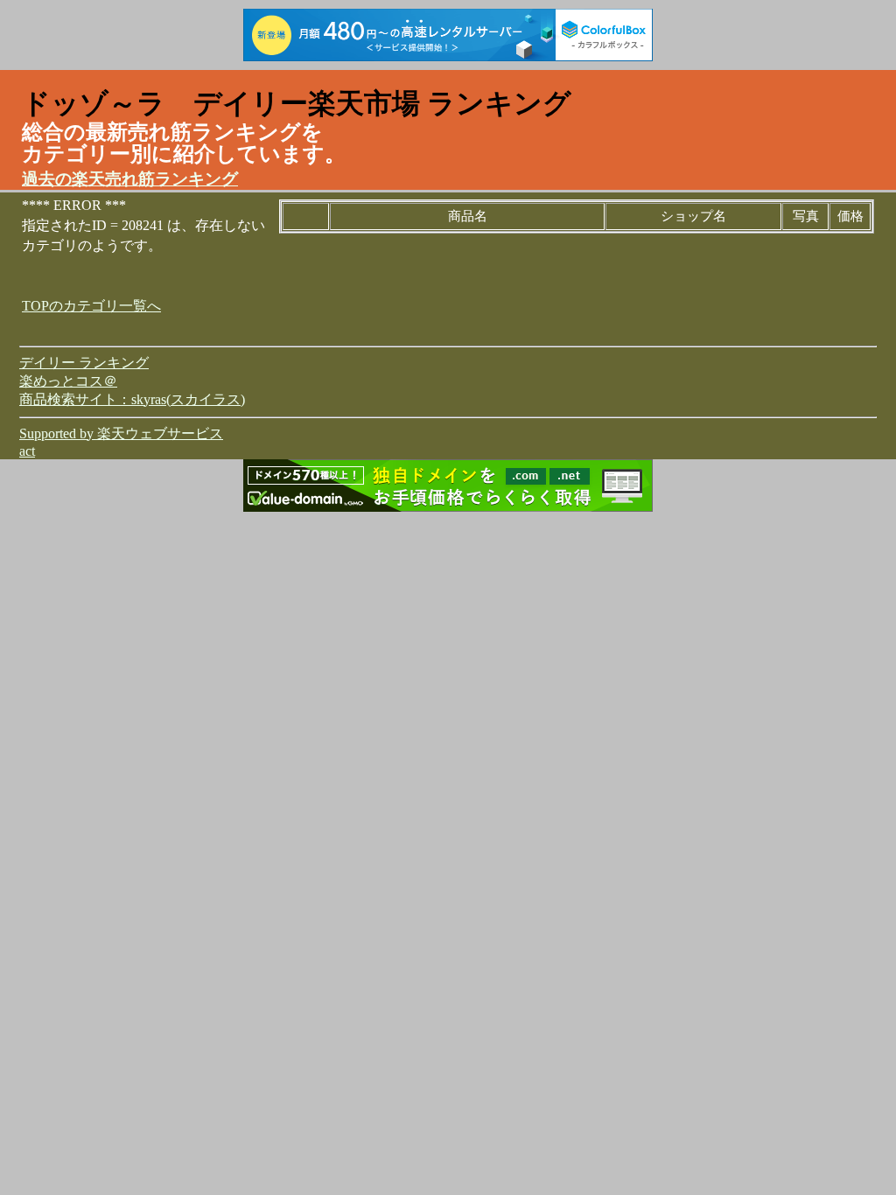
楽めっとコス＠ (68, 381)
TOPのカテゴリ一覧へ (91, 305)
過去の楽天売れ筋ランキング (130, 179)
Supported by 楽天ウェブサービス (121, 433)
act (27, 451)
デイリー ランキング (84, 362)
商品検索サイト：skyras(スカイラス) (132, 399)
